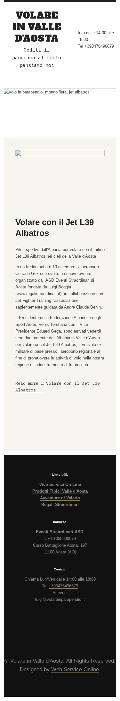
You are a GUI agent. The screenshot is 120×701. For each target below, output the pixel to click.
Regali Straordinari (60, 504)
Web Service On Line (60, 484)
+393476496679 (99, 46)
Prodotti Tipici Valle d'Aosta (60, 491)
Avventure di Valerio (60, 498)
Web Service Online (75, 669)
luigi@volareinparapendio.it (60, 599)
